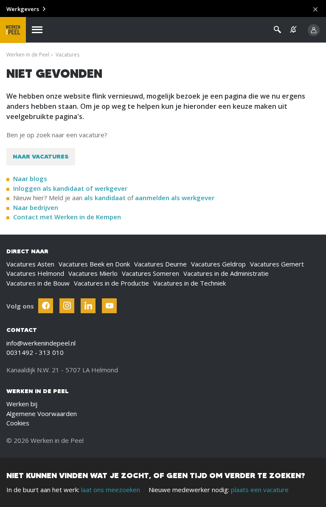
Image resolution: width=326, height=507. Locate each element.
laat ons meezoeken (110, 489)
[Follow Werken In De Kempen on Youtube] (109, 305)
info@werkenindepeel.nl (41, 343)
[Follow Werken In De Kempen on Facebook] (45, 305)
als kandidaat (105, 197)
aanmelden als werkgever (174, 197)
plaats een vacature (260, 489)
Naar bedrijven (36, 207)
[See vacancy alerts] (293, 29)
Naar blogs (30, 178)
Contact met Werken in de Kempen (67, 216)
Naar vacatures (41, 156)
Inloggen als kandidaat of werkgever (70, 188)
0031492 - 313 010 (35, 352)
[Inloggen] (314, 30)
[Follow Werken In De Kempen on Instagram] (66, 305)
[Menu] (37, 30)
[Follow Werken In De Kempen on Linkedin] (88, 305)
